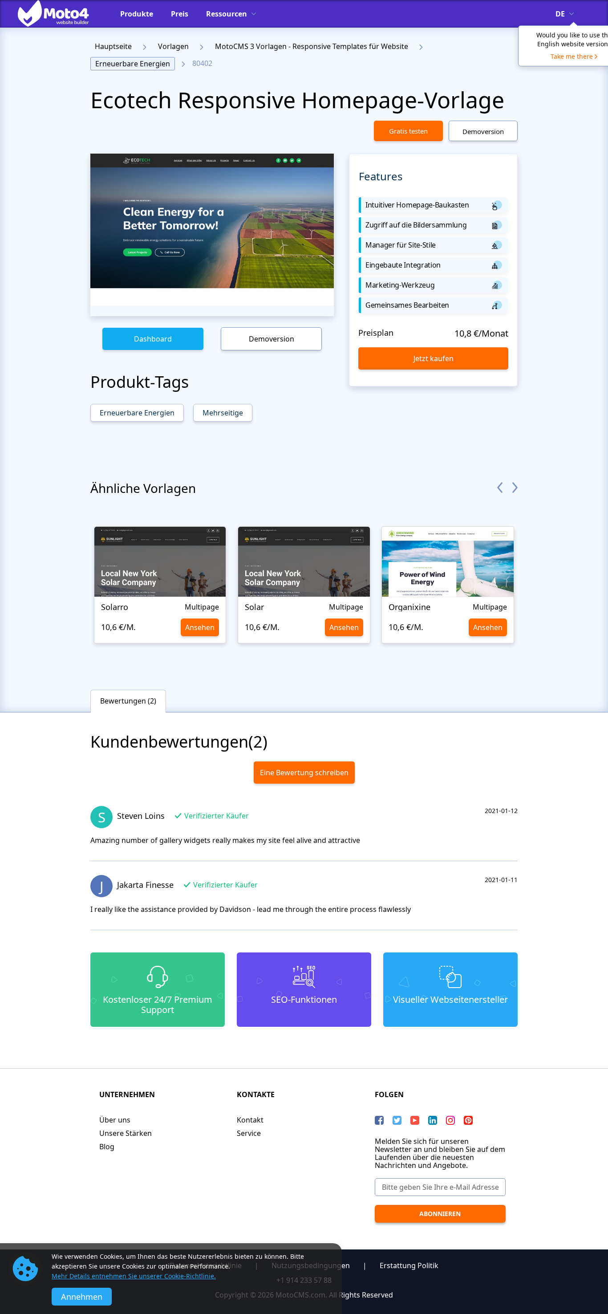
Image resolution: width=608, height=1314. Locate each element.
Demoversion (483, 131)
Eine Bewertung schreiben (304, 772)
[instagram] (450, 1120)
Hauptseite (113, 46)
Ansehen (200, 627)
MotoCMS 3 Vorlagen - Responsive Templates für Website (311, 46)
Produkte (136, 14)
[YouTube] (414, 1120)
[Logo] (60, 13)
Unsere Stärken (125, 1133)
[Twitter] (397, 1120)
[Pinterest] (468, 1120)
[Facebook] (379, 1120)
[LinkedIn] (432, 1120)
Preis (179, 14)
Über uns (114, 1120)
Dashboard (153, 339)
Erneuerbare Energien (132, 64)
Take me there (572, 56)
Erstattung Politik (409, 1265)
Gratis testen (408, 130)
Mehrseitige (223, 413)
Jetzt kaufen (433, 358)
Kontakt (250, 1120)
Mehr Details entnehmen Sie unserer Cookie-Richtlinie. (134, 1276)
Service (249, 1133)
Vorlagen (173, 46)
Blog (106, 1146)
